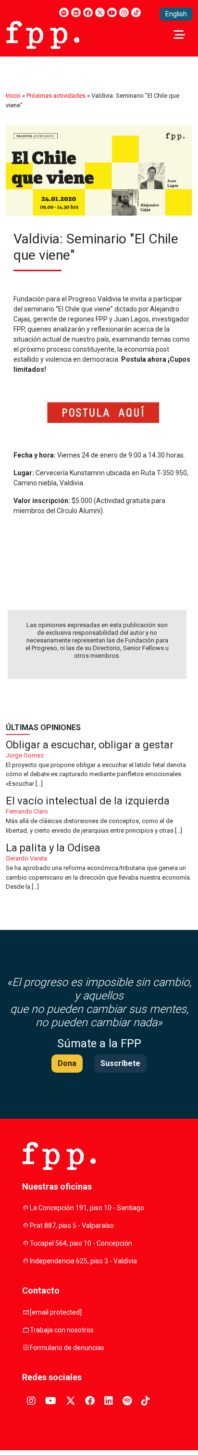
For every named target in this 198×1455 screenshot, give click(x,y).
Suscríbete (120, 1063)
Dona (67, 1063)
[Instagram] (124, 12)
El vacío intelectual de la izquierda (99, 815)
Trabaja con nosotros (62, 1330)
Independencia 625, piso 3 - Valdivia (83, 1261)
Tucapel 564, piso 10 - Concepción (81, 1243)
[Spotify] (64, 12)
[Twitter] (100, 12)
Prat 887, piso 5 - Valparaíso (72, 1225)
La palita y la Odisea (99, 867)
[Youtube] (112, 12)
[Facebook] (88, 12)
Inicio (13, 95)
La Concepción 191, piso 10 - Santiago (87, 1208)
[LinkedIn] (76, 12)
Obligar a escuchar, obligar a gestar (99, 764)
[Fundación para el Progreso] (42, 34)
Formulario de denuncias (67, 1348)
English (176, 14)
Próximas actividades (56, 95)
